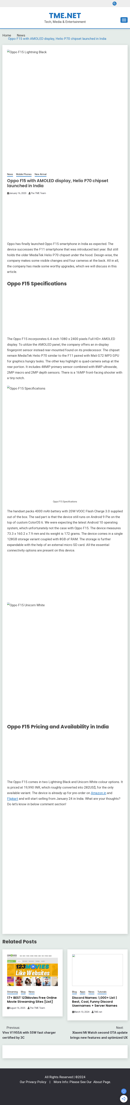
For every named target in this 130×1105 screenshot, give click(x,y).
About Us (126, 4)
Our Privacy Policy (33, 1082)
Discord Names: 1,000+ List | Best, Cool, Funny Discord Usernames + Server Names (94, 1001)
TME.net (98, 1012)
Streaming (12, 991)
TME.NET (65, 15)
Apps (82, 991)
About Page (101, 1082)
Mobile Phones (24, 174)
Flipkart (12, 799)
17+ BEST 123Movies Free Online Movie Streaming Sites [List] (32, 999)
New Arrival (40, 174)
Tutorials (102, 991)
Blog (23, 991)
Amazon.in (98, 793)
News (10, 174)
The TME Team (38, 193)
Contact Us (120, 4)
